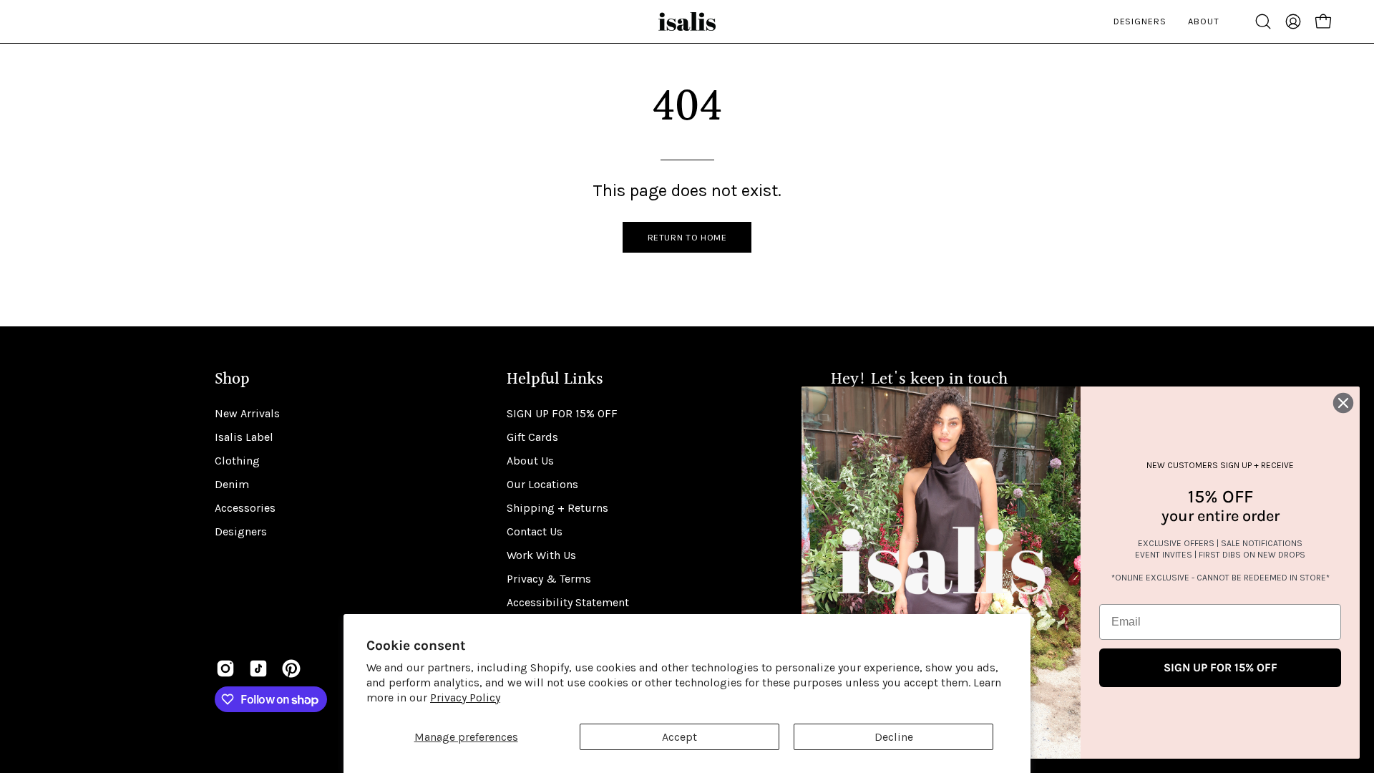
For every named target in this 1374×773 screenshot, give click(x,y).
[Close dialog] (1343, 403)
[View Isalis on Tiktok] (258, 668)
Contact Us (534, 531)
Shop (232, 379)
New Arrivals (247, 413)
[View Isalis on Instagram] (225, 668)
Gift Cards (532, 437)
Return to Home (687, 237)
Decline (893, 737)
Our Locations (542, 484)
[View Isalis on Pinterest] (291, 668)
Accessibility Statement (568, 602)
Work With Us (541, 555)
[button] (1263, 21)
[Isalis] (687, 21)
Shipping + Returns (557, 508)
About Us (530, 460)
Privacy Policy (465, 697)
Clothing (237, 460)
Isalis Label (244, 437)
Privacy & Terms (549, 578)
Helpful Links (555, 379)
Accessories (245, 508)
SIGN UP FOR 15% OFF (562, 413)
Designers (241, 531)
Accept (679, 737)
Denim (232, 484)
